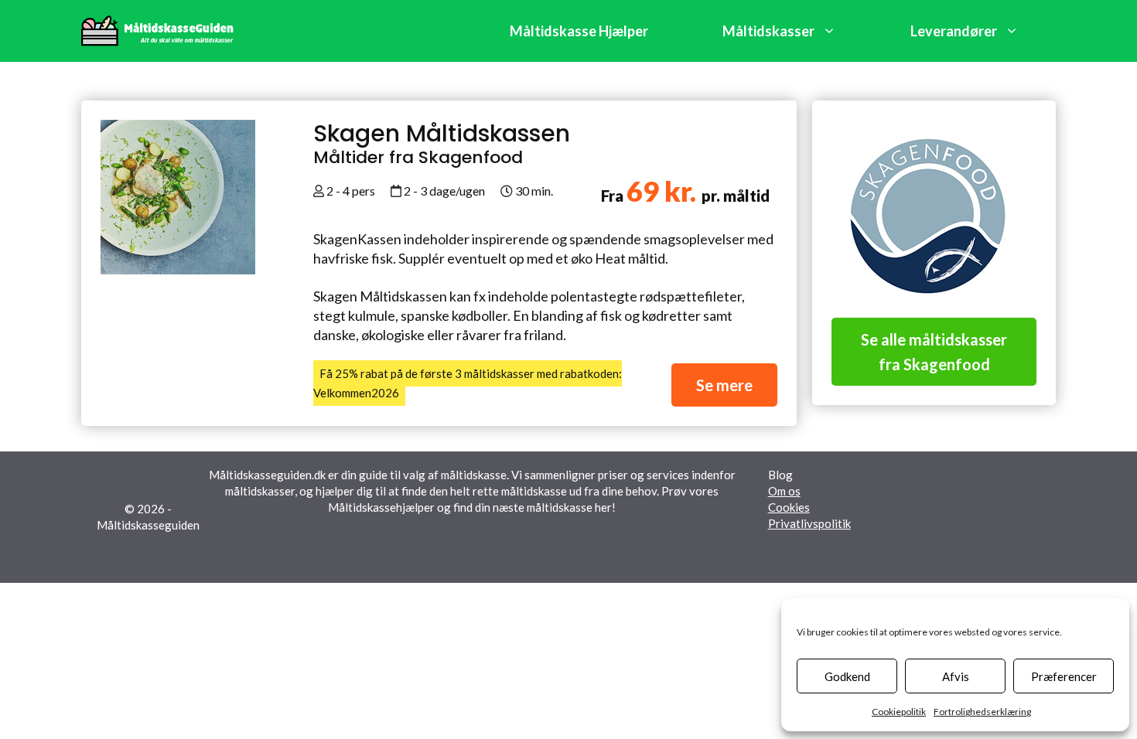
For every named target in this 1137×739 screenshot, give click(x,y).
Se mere (724, 385)
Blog (780, 475)
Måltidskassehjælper (381, 507)
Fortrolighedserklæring (982, 711)
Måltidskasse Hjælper (579, 30)
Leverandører (953, 30)
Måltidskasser (768, 30)
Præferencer (1064, 676)
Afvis (955, 676)
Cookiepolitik (899, 711)
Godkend (847, 676)
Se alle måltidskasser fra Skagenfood (934, 351)
